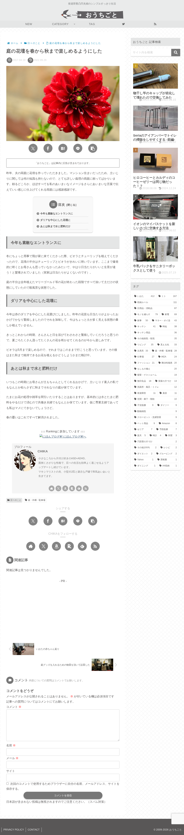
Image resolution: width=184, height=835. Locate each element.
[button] (92, 148)
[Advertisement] (62, 609)
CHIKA (43, 451)
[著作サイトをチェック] (51, 488)
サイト (10, 770)
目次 (61, 204)
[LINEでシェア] (77, 148)
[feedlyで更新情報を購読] (79, 488)
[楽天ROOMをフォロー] (72, 488)
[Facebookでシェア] (47, 148)
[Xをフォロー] (58, 488)
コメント (13, 706)
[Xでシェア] (33, 148)
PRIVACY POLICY (13, 829)
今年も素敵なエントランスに (56, 213)
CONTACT (34, 829)
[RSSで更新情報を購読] (86, 488)
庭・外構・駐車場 (36, 500)
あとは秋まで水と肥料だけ (55, 226)
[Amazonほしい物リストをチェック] (65, 488)
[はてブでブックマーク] (62, 148)
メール (12, 758)
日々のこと (15, 500)
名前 (11, 745)
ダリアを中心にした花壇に (55, 220)
